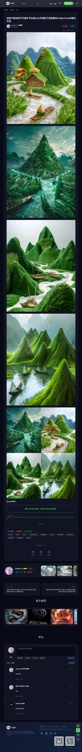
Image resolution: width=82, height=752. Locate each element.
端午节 (20, 531)
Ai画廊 (12, 10)
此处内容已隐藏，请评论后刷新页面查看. (42, 509)
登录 (50, 4)
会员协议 (56, 726)
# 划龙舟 (52, 534)
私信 (73, 26)
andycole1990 (20, 669)
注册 (54, 4)
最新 (8, 663)
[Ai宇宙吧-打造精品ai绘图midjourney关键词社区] (11, 727)
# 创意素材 (20, 538)
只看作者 (71, 663)
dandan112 (15, 25)
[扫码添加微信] (78, 735)
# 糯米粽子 (11, 538)
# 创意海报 (43, 534)
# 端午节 (10, 534)
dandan (18, 703)
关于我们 (64, 726)
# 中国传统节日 (33, 534)
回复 (21, 679)
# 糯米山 (28, 538)
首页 (6, 10)
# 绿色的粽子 (69, 534)
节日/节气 (29, 531)
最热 (13, 663)
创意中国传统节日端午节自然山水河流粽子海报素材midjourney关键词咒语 (41, 19)
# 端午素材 (60, 534)
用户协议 (49, 726)
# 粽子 (17, 534)
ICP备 (60, 729)
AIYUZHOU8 (53, 729)
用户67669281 (20, 686)
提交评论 (71, 658)
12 (18, 572)
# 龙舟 (24, 534)
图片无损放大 (68, 3)
